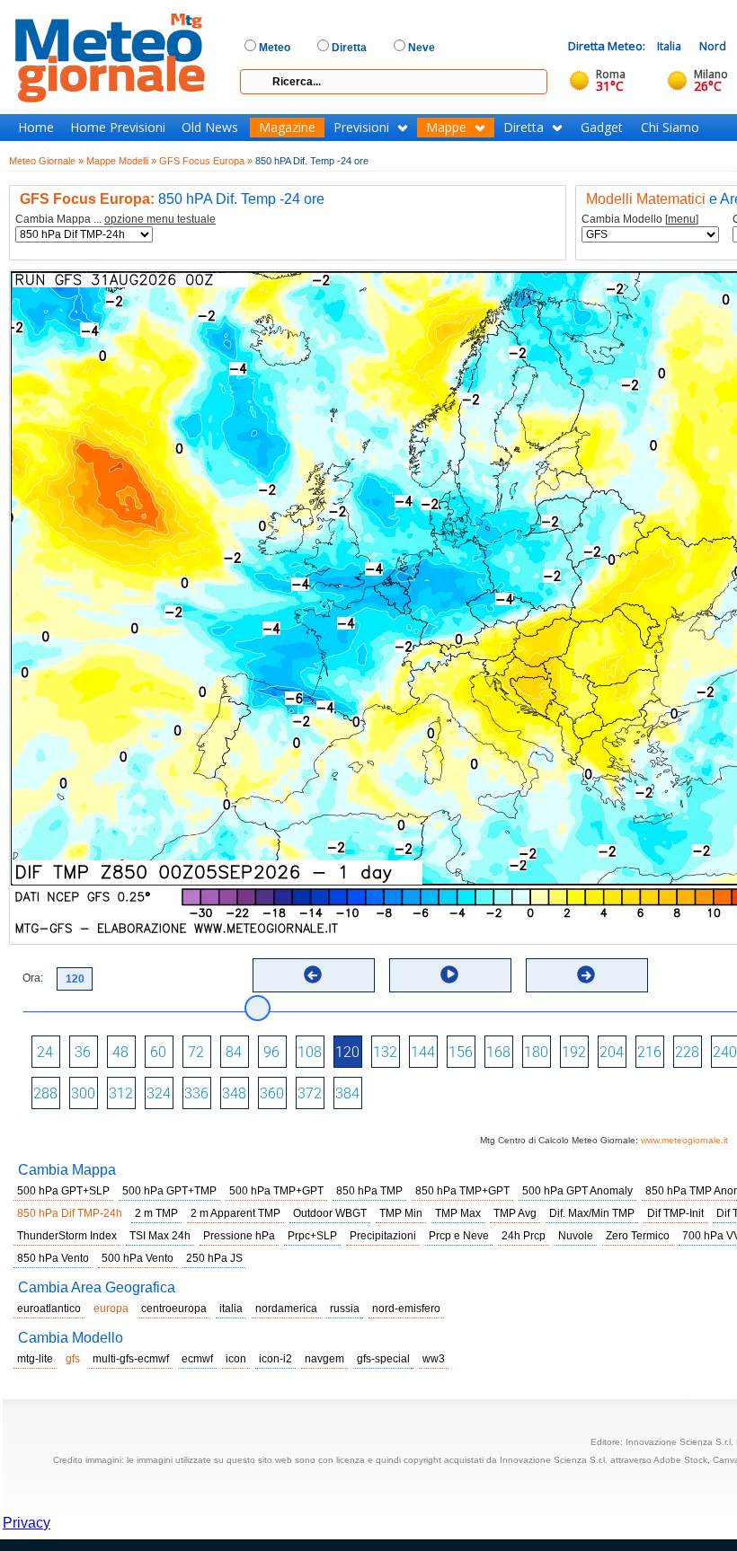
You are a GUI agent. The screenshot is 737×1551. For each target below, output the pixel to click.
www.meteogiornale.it (684, 1140)
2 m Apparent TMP (235, 1213)
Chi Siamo (670, 127)
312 (121, 1093)
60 (158, 1052)
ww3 (433, 1359)
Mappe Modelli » (121, 160)
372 (309, 1093)
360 (272, 1093)
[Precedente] (312, 974)
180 (536, 1052)
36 (83, 1052)
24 (45, 1052)
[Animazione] (449, 974)
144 (423, 1052)
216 (649, 1052)
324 (159, 1093)
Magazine (287, 127)
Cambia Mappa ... (115, 219)
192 (574, 1052)
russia (345, 1308)
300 (83, 1093)
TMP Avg (515, 1213)
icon (236, 1359)
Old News (210, 127)
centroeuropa (174, 1308)
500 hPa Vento (137, 1258)
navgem (324, 1359)
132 (385, 1052)
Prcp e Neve (459, 1235)
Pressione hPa (239, 1235)
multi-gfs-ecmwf (131, 1359)
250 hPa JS (214, 1258)
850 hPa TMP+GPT (462, 1191)
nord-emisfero (406, 1308)
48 (120, 1052)
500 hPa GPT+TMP (169, 1191)
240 (725, 1052)
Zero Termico (638, 1235)
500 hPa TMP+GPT (276, 1191)
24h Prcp (524, 1235)
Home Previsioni (117, 127)
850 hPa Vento (53, 1258)
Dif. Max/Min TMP (592, 1213)
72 (196, 1052)
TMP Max (458, 1213)
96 (271, 1052)
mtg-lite (35, 1359)
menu (682, 219)
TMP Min (400, 1213)
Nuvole (575, 1235)
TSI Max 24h (160, 1235)
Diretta (523, 127)
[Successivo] (586, 974)
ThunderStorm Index (67, 1235)
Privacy (26, 1522)
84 (234, 1052)
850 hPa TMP (369, 1191)
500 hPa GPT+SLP (63, 1191)
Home (36, 127)
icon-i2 (275, 1359)
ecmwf (197, 1359)
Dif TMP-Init (675, 1213)
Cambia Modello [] (640, 219)
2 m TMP (156, 1213)
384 (347, 1093)
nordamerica (286, 1308)
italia (231, 1308)
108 (309, 1052)
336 (196, 1093)
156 (460, 1052)
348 (234, 1093)
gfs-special (383, 1359)
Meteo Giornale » (46, 160)
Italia (669, 46)
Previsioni (361, 127)
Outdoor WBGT (330, 1213)
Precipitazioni (383, 1235)
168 (498, 1052)
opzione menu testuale (160, 219)
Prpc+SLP (312, 1235)
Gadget (602, 127)
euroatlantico (49, 1308)
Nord (712, 46)
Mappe (446, 127)
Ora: (32, 978)
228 (687, 1052)
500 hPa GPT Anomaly (577, 1191)
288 (45, 1093)
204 (611, 1052)
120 (347, 1052)
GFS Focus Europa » (206, 160)
